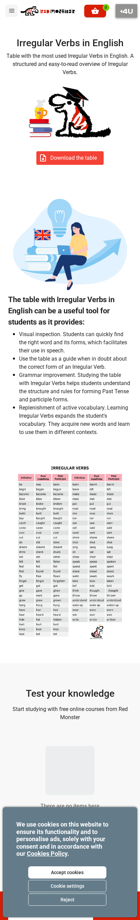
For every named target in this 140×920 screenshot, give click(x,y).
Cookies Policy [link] (47, 853)
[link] (47, 11)
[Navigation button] (126, 11)
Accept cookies (67, 872)
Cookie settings (67, 886)
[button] (95, 11)
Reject (67, 899)
